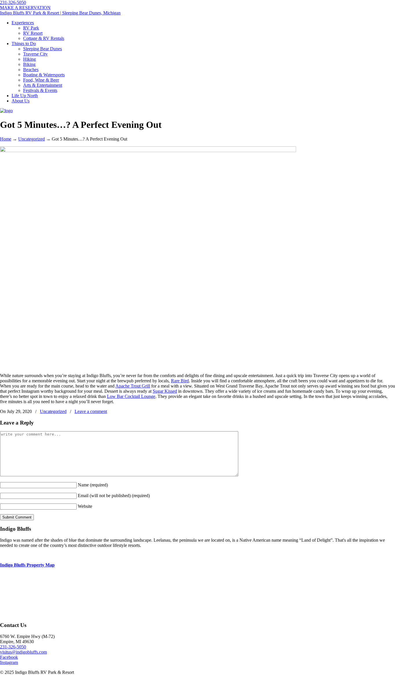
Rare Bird (180, 380)
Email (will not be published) (114, 495)
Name (93, 484)
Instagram (9, 662)
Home (5, 139)
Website (85, 506)
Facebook (9, 657)
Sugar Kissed (165, 391)
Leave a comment (91, 411)
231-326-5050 (13, 2)
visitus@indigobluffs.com (23, 652)
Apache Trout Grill (132, 385)
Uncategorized (31, 139)
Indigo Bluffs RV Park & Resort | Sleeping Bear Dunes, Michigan (60, 12)
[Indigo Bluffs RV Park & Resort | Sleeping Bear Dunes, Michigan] (6, 110)
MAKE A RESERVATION (25, 7)
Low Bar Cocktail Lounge (131, 396)
